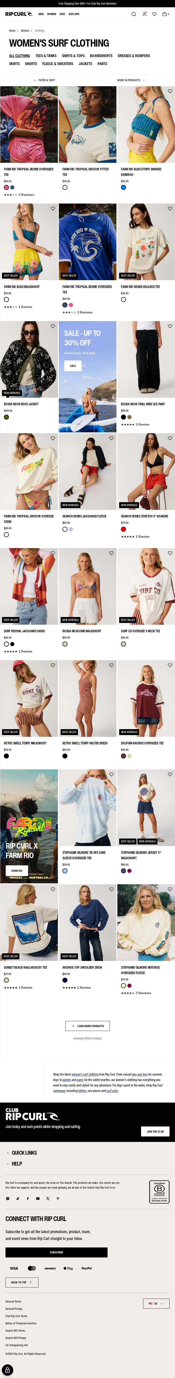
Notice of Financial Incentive (20, 1323)
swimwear (59, 1090)
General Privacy (13, 1308)
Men (41, 14)
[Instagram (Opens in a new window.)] (8, 1199)
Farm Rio (16, 870)
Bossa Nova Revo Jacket (21, 404)
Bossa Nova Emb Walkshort (81, 631)
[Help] (7, 1163)
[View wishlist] (154, 14)
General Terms (13, 1301)
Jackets (85, 63)
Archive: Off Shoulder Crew (82, 967)
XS (13, 156)
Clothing (39, 30)
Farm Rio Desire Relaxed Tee (140, 286)
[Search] (134, 14)
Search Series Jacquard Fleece (84, 516)
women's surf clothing (85, 1074)
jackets (66, 1079)
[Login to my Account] (144, 14)
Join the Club (155, 1131)
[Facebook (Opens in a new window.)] (28, 1199)
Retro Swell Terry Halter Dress (85, 743)
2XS (6, 156)
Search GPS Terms (15, 1330)
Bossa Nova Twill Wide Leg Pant (143, 404)
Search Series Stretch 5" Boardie (144, 516)
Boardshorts (101, 56)
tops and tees (139, 1074)
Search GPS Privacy (15, 1337)
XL (44, 156)
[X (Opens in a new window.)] (48, 1199)
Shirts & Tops (73, 56)
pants (80, 1079)
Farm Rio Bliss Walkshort (22, 286)
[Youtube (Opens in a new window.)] (38, 1199)
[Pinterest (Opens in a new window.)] (58, 1199)
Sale (73, 365)
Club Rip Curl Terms (16, 1316)
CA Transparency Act (16, 1345)
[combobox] (156, 1304)
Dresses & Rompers (134, 56)
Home (12, 30)
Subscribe (56, 1252)
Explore (74, 14)
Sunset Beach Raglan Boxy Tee (25, 967)
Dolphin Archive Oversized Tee (142, 743)
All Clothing (19, 56)
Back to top (18, 1282)
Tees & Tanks (46, 56)
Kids (62, 14)
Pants (102, 63)
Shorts (31, 63)
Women (51, 14)
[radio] (6, 187)
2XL (52, 156)
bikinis (82, 1090)
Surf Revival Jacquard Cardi (24, 631)
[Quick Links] (7, 1153)
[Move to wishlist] (53, 91)
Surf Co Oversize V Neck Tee (140, 631)
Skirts (14, 63)
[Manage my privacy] (7, 1370)
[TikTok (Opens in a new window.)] (18, 1199)
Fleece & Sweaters (57, 63)
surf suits (112, 1090)
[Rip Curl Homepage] (19, 14)
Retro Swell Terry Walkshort (25, 743)
